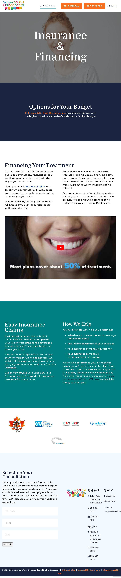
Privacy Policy (68, 570)
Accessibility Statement (89, 570)
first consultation (35, 186)
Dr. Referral (71, 6)
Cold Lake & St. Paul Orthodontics (45, 113)
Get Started (94, 6)
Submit (7, 544)
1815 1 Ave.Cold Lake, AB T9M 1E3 (96, 499)
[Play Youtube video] (60, 247)
